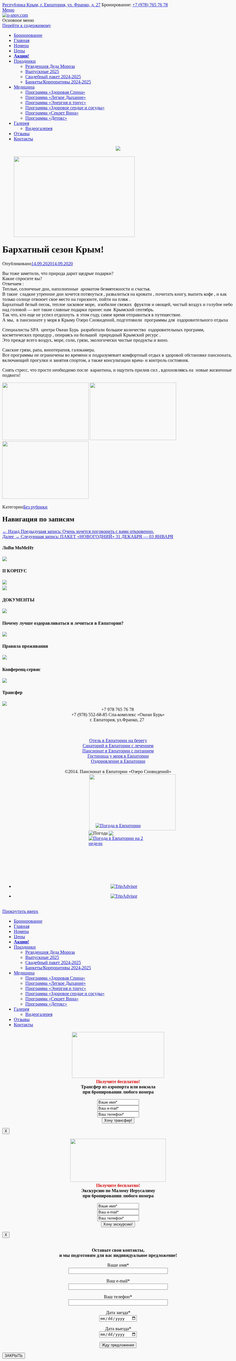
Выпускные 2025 (42, 71)
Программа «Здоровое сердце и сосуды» (64, 107)
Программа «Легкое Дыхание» (55, 97)
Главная (21, 40)
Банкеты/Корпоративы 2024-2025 (58, 81)
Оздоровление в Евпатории (118, 761)
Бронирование (28, 35)
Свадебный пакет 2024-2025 (53, 76)
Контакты (23, 138)
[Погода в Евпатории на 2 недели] (118, 839)
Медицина (24, 87)
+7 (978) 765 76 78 (150, 4)
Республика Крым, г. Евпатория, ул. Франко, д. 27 (51, 4)
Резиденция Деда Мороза (50, 66)
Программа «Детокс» (46, 118)
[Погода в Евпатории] (118, 825)
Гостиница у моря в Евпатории (118, 756)
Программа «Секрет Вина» (52, 112)
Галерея (21, 123)
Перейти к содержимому (26, 25)
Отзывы (22, 133)
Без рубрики (35, 506)
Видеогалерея (38, 128)
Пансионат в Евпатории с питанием (118, 750)
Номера (21, 45)
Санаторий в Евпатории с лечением (118, 745)
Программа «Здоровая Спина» (55, 92)
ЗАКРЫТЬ (14, 1356)
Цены (19, 50)
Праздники (25, 61)
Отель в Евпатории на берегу (118, 740)
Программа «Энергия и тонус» (55, 102)
